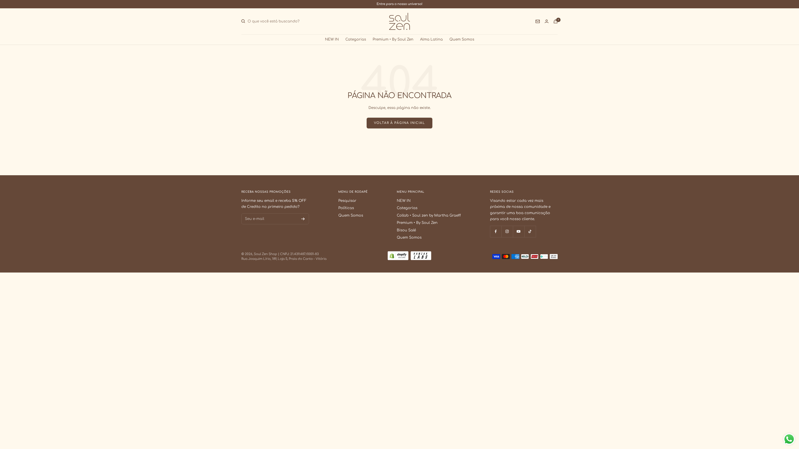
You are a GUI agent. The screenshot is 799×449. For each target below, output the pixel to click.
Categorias (355, 39)
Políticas (346, 208)
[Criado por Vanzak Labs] (421, 256)
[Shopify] (398, 256)
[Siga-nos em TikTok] (530, 231)
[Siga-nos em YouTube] (518, 231)
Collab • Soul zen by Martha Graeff (429, 215)
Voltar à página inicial (399, 123)
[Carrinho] (555, 21)
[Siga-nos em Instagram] (507, 231)
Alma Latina (431, 39)
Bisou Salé (406, 230)
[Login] (546, 21)
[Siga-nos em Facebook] (495, 231)
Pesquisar (347, 201)
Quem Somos (461, 39)
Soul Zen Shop (265, 254)
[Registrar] (303, 218)
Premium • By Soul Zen (393, 39)
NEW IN (332, 39)
